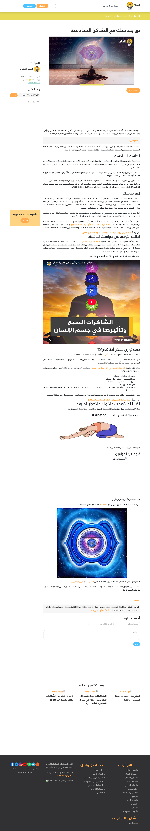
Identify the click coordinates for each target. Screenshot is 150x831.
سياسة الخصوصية (28, 769)
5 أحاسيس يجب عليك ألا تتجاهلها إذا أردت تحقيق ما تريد (106, 232)
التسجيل (29, 6)
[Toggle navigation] (13, 6)
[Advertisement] (91, 109)
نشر (137, 644)
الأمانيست (89, 581)
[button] (91, 140)
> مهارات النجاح (131, 774)
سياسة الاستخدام (15, 769)
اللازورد (81, 581)
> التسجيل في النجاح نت (94, 781)
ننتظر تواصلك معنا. (65, 775)
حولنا (38, 769)
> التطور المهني (131, 785)
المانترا (103, 504)
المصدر (137, 600)
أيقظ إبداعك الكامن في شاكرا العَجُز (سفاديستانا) (109, 400)
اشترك (25, 220)
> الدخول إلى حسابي (96, 785)
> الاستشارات (132, 800)
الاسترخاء (24, 79)
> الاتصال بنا (100, 792)
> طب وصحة (132, 789)
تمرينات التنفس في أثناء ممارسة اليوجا (108, 368)
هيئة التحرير (26, 68)
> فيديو (135, 796)
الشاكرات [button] (133, 90)
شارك (13, 95)
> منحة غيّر (133, 823)
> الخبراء (134, 804)
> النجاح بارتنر (99, 774)
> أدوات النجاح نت (130, 811)
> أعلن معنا (100, 770)
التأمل (107, 354)
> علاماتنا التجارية (97, 789)
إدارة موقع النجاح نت (100, 610)
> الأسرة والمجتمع (130, 792)
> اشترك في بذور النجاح (94, 777)
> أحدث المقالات (131, 770)
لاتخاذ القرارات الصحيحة (89, 241)
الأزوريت (73, 581)
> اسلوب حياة (132, 781)
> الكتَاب (134, 807)
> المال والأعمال (131, 777)
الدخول (42, 6)
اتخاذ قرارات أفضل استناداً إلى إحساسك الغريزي (91, 224)
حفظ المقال (33, 82)
